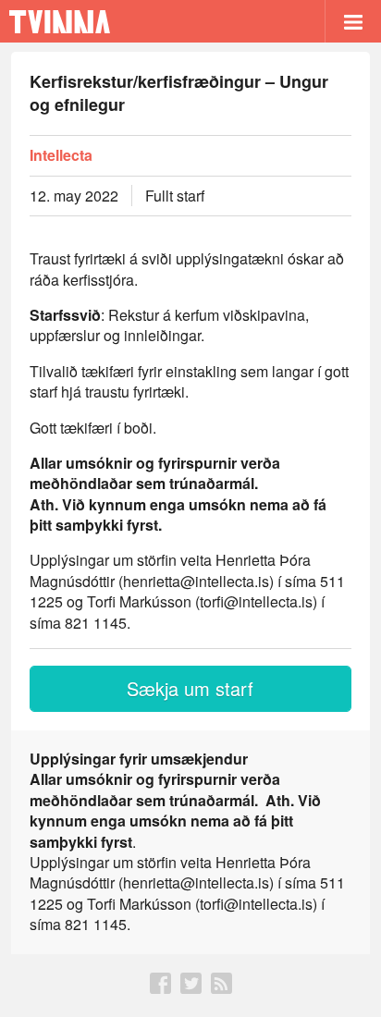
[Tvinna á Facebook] (160, 988)
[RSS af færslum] (221, 988)
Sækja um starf (190, 688)
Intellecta (61, 155)
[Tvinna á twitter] (191, 988)
